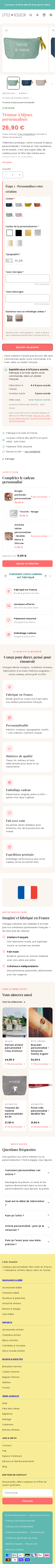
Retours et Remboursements (18, 1461)
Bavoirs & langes (11, 1308)
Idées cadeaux (10, 1396)
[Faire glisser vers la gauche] (3, 84)
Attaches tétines (11, 1303)
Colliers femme (10, 1371)
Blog (4, 1466)
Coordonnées (37, 1532)
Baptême (7, 1413)
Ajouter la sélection (27, 563)
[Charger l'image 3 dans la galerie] (41, 83)
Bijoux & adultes (12, 1359)
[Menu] (51, 15)
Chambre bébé (10, 1292)
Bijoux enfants (10, 1340)
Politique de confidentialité (19, 1526)
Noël (4, 1403)
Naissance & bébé (12, 1280)
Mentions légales (14, 1543)
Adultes (23, 93)
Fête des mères (11, 1408)
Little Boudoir (8, 93)
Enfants (7, 1322)
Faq (4, 1450)
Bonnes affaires (11, 1429)
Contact (7, 1445)
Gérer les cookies (14, 1549)
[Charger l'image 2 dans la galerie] (27, 83)
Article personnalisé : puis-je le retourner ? (24, 1227)
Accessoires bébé (12, 1287)
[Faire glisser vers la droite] (52, 84)
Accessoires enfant (13, 1329)
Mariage (6, 1419)
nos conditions (32, 451)
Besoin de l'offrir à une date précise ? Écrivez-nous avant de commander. (29, 418)
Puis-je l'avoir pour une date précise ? (23, 1242)
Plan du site (31, 1543)
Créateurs (7, 1424)
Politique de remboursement (20, 1520)
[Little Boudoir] (14, 15)
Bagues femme (10, 1377)
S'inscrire (27, 1501)
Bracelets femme (12, 1366)
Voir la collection (12, 1001)
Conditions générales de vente (21, 1538)
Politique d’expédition (16, 1532)
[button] (44, 15)
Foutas (6, 1387)
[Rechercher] (31, 15)
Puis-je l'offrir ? (14, 1215)
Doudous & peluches (13, 1298)
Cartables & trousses (14, 1345)
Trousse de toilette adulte (15, 98)
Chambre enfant (11, 1335)
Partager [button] (10, 458)
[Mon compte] (37, 15)
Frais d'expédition (26, 134)
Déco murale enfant (13, 1350)
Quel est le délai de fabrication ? (24, 1203)
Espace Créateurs (12, 1456)
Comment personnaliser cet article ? (22, 1172)
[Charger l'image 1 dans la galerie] (13, 83)
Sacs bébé (8, 1314)
